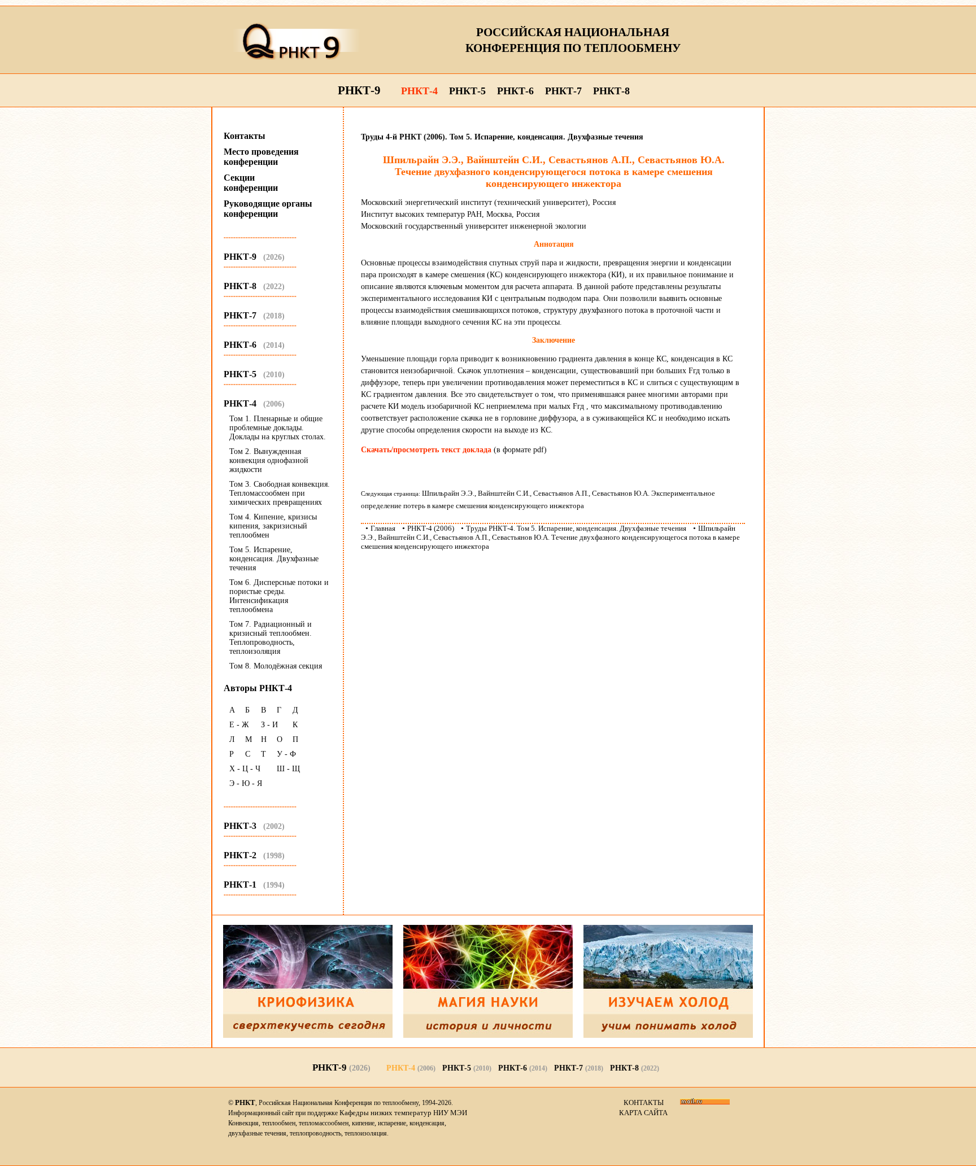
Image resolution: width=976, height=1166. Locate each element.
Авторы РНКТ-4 (258, 688)
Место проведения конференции (261, 157)
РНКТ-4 (419, 91)
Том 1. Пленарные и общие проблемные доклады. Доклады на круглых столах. (277, 427)
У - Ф (286, 754)
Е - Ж (239, 724)
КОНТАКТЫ (644, 1102)
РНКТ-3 (254, 826)
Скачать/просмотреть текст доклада (426, 450)
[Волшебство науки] (488, 1035)
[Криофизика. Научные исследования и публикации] (308, 1035)
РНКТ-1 (254, 884)
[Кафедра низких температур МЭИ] (668, 1035)
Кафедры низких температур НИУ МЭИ (403, 1112)
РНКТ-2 (254, 855)
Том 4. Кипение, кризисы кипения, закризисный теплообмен (273, 526)
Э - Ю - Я (245, 783)
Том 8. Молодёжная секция (275, 666)
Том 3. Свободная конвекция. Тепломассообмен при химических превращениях (279, 493)
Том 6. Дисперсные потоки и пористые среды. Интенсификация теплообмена (279, 596)
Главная (383, 528)
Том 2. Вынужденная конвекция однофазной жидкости (268, 460)
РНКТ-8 (611, 91)
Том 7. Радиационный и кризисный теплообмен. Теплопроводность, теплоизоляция (270, 638)
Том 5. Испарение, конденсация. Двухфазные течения (274, 558)
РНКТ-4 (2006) (430, 528)
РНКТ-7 (563, 91)
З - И (269, 724)
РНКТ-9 (359, 90)
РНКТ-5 (467, 91)
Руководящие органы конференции (268, 209)
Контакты (244, 136)
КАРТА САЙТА (643, 1112)
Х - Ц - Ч (244, 769)
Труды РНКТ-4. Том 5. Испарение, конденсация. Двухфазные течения (576, 528)
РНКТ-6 (515, 91)
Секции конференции (251, 183)
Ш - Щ (288, 769)
